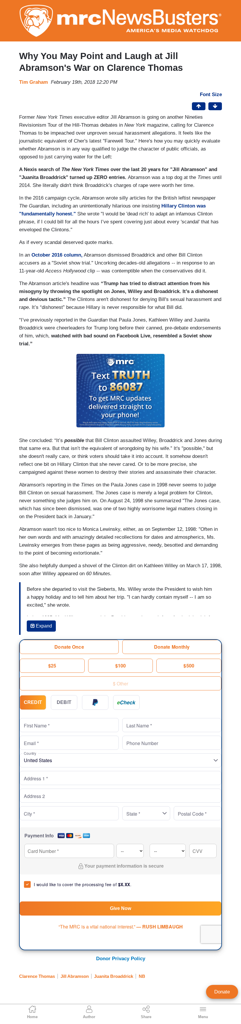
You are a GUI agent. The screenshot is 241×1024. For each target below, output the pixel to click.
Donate (222, 992)
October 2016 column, (57, 255)
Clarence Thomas (37, 976)
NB (142, 976)
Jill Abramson (75, 976)
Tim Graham (33, 82)
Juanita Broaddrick (113, 976)
